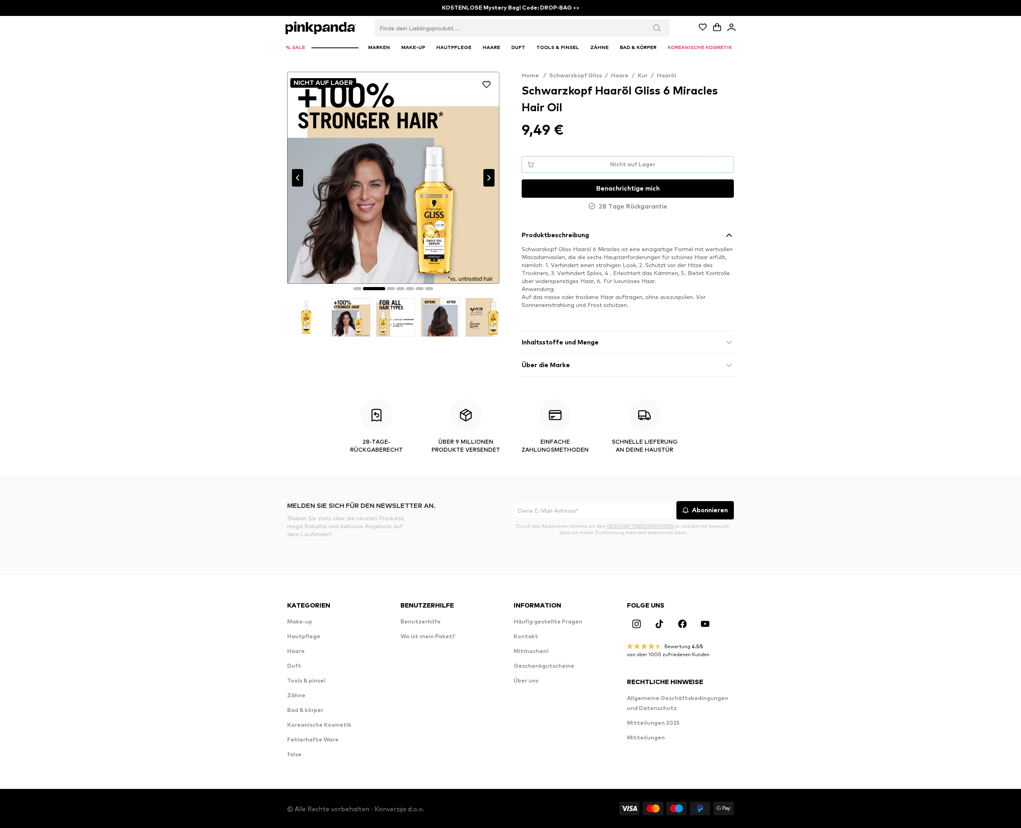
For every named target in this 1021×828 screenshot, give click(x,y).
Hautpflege (303, 636)
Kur (643, 76)
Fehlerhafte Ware (313, 740)
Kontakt (526, 636)
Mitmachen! (531, 651)
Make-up (299, 622)
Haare (620, 76)
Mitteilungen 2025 (653, 723)
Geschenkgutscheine (544, 666)
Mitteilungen (646, 738)
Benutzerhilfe (420, 622)
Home (534, 76)
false (294, 754)
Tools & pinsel (306, 681)
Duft (294, 666)
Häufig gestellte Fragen (548, 622)
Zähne (296, 695)
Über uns (526, 681)
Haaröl (666, 76)
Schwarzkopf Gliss (575, 76)
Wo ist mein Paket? (427, 636)
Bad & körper (305, 710)
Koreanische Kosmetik (319, 725)
